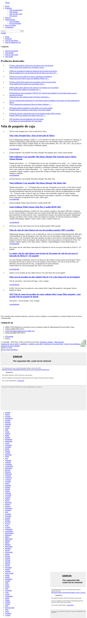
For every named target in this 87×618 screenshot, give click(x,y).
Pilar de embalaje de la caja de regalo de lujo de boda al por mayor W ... (33, 73)
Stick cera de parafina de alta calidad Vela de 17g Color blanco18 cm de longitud (44, 277)
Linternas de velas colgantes (10, 346)
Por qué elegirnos (15, 23)
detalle (17, 149)
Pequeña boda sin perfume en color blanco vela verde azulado (30, 110)
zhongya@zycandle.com (19, 331)
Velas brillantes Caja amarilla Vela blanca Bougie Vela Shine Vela (37, 183)
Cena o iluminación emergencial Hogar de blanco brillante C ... (30, 104)
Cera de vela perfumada (72, 344)
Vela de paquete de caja (13, 42)
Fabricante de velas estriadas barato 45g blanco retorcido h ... (29, 97)
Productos (8, 8)
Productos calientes (46, 342)
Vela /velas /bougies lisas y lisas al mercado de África (32, 135)
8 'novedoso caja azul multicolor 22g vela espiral (25, 121)
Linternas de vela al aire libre (53, 344)
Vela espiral (13, 16)
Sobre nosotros (10, 20)
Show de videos (10, 25)
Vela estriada (13, 12)
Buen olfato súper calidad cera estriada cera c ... (25, 89)
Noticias (8, 18)
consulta (12, 149)
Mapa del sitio (59, 342)
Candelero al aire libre (35, 344)
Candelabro (23, 344)
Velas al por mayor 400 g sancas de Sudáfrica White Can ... (29, 78)
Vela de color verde (15, 14)
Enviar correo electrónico (9, 350)
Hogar (7, 6)
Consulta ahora (6, 318)
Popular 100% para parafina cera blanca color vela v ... (27, 115)
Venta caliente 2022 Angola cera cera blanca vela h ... (27, 67)
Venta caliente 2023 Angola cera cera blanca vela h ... (27, 84)
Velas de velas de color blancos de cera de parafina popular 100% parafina (41, 230)
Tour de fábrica (14, 21)
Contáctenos (9, 27)
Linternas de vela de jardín (10, 344)
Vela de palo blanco (15, 10)
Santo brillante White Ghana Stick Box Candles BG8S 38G (35, 207)
